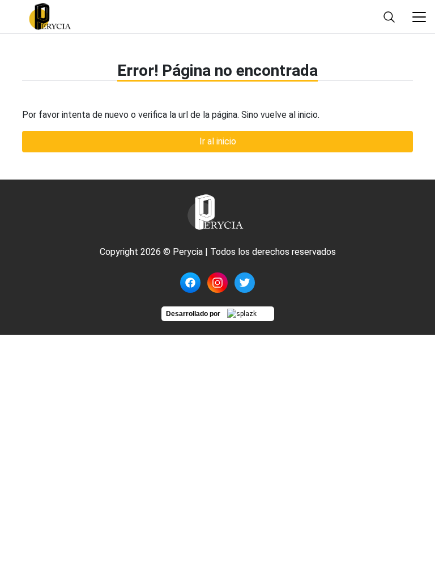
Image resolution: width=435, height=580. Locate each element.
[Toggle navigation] (419, 17)
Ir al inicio (217, 141)
